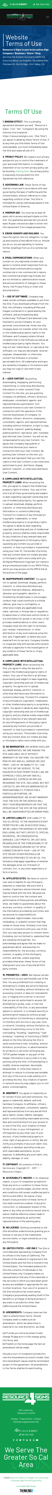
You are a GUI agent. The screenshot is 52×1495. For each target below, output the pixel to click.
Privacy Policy (35, 1480)
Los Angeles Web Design (26, 1486)
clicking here (22, 171)
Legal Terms (24, 1480)
